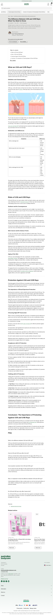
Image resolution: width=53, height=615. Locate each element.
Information (3, 588)
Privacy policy (19, 608)
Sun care (25, 23)
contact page (10, 573)
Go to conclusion (13, 41)
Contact (3, 595)
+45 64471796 (4, 571)
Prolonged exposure (24, 201)
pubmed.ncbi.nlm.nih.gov (16, 506)
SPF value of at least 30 (26, 323)
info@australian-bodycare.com (8, 570)
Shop (2, 585)
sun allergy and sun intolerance (27, 271)
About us (3, 592)
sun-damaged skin (32, 422)
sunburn (21, 89)
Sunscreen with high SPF (13, 126)
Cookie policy (26, 608)
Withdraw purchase (4, 578)
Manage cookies (33, 608)
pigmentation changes (12, 258)
